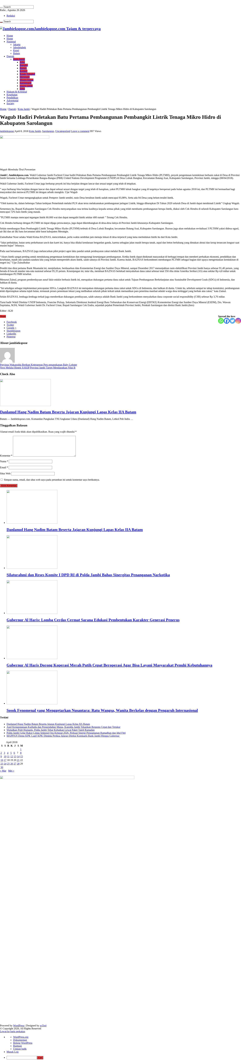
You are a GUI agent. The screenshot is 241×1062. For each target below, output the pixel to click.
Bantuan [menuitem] (17, 1045)
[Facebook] (227, 321)
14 (18, 756)
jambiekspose (7, 131)
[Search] (1, 7)
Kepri (16, 50)
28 (18, 763)
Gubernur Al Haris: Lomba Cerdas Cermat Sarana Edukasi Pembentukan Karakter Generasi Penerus (93, 620)
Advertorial (12, 100)
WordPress (18, 1025)
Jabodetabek (19, 47)
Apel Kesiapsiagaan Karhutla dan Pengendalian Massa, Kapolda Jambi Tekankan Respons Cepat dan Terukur (63, 727)
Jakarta (16, 44)
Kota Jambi (19, 59)
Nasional (11, 41)
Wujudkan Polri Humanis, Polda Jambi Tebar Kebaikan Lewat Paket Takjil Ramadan (51, 730)
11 (8, 756)
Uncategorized (62, 131)
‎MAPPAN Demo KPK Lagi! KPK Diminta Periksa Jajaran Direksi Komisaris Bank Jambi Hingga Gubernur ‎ (63, 735)
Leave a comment (80, 131)
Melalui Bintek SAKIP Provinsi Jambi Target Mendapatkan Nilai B (37, 367)
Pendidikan (12, 97)
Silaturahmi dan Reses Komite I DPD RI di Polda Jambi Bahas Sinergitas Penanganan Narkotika (88, 575)
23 (1, 763)
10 (5, 756)
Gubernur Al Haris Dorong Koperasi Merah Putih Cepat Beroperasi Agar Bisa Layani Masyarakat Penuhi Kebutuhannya (109, 665)
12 (11, 756)
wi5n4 (43, 1025)
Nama (4, 461)
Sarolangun (25, 82)
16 (1, 760)
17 (5, 760)
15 (21, 756)
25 (8, 763)
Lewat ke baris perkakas (12, 1031)
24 (5, 763)
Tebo (22, 62)
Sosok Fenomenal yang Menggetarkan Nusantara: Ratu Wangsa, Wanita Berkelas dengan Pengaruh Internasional (102, 710)
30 (1, 767)
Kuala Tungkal (27, 74)
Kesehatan (12, 94)
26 (11, 763)
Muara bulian (26, 79)
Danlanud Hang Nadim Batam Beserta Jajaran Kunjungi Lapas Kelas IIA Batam (68, 412)
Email (4, 467)
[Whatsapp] (221, 321)
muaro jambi (26, 85)
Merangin (25, 77)
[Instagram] (238, 321)
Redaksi (11, 15)
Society (10, 103)
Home (10, 35)
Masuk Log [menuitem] (13, 1051)
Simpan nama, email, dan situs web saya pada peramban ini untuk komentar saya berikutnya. (52, 479)
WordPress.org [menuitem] (20, 1037)
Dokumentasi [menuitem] (20, 1040)
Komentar (6, 455)
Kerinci (23, 71)
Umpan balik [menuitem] (20, 1048)
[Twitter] (232, 321)
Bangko (24, 65)
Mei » (11, 770)
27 (15, 763)
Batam (16, 53)
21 (18, 760)
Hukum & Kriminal (17, 91)
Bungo (23, 68)
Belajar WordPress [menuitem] (22, 1043)
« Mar (3, 770)
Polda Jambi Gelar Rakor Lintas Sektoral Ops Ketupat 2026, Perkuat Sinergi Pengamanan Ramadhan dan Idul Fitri (66, 732)
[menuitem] (124, 1057)
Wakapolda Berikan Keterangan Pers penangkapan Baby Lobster (38, 364)
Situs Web (5, 473)
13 (15, 756)
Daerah (10, 56)
